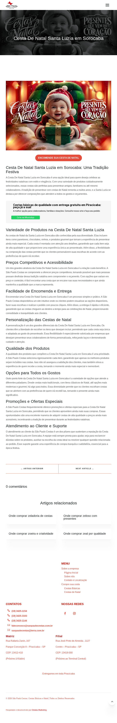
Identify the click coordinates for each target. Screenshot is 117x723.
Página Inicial (71, 573)
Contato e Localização (75, 580)
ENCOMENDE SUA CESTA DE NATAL (58, 158)
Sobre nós (69, 576)
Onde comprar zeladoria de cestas (31, 515)
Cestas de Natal (72, 592)
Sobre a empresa (70, 568)
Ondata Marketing (39, 710)
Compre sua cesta (70, 584)
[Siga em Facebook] (65, 613)
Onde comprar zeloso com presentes (80, 517)
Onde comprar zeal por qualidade (84, 533)
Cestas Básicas (72, 588)
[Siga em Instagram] (74, 613)
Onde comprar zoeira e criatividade (31, 533)
